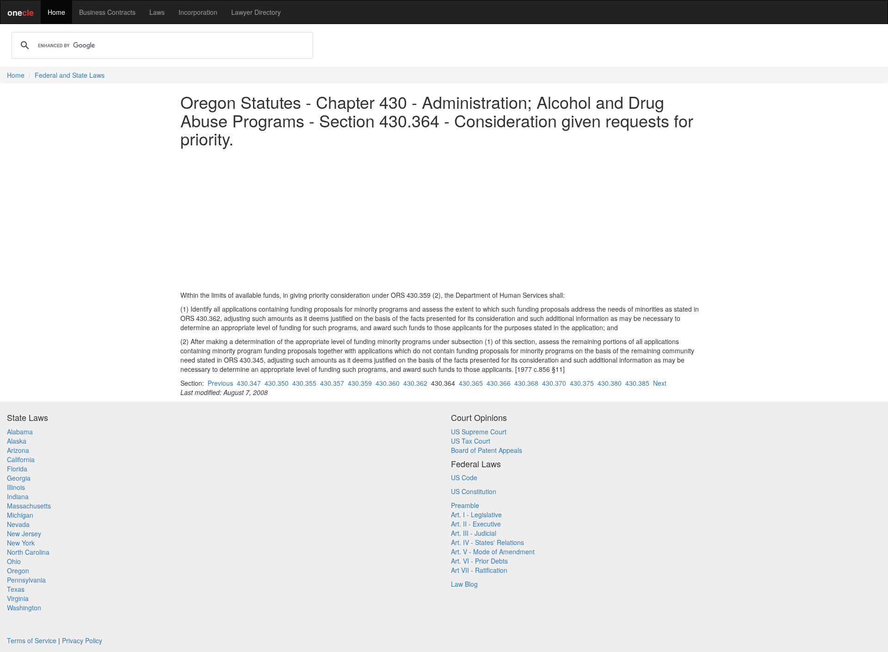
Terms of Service (31, 640)
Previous (220, 383)
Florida (17, 468)
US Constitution (473, 491)
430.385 (637, 383)
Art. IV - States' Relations (487, 542)
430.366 (499, 383)
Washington (24, 607)
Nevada (18, 524)
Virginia (18, 598)
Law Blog (464, 584)
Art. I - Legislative (476, 514)
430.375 (582, 383)
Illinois (16, 487)
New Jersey (24, 533)
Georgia (19, 478)
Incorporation (198, 12)
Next (659, 383)
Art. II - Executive (476, 523)
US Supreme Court (478, 431)
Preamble (465, 505)
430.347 (249, 383)
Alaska (16, 440)
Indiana (18, 496)
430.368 (526, 383)
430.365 (471, 383)
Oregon (18, 570)
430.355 (304, 383)
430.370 (554, 383)
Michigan (20, 515)
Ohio (14, 561)
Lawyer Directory (256, 12)
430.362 (415, 383)
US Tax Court (470, 440)
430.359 (360, 383)
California (21, 459)
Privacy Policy (82, 640)
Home (56, 12)
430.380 (610, 383)
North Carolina (28, 552)
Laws (157, 12)
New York (21, 542)
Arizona (18, 450)
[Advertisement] (444, 219)
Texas (16, 589)
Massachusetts (29, 505)
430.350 (277, 383)
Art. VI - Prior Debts (479, 560)
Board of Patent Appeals (486, 450)
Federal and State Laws (70, 75)
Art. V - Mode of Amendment (493, 551)
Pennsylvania (26, 579)
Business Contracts (107, 12)
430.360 (388, 383)
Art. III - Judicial (473, 533)
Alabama (20, 431)
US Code (464, 477)
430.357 (332, 383)
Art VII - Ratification (479, 570)
